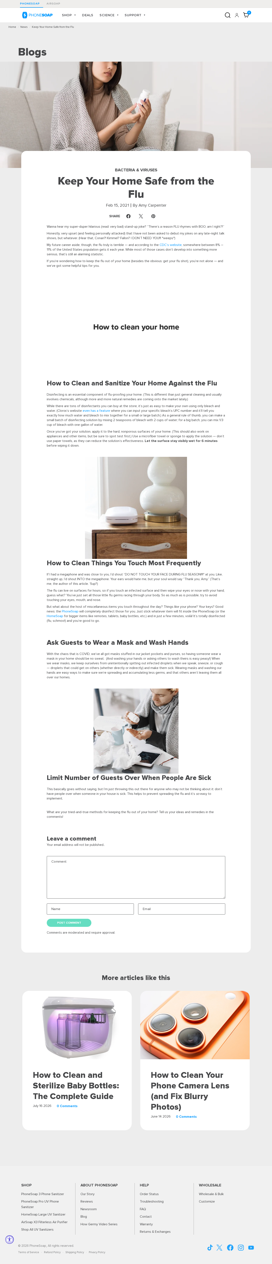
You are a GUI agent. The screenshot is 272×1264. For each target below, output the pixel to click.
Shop (67, 15)
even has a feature (96, 411)
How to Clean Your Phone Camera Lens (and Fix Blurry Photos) (190, 1091)
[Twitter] (219, 1248)
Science (107, 15)
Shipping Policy (74, 1252)
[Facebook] (230, 1247)
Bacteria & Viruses (136, 170)
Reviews (87, 1201)
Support (133, 15)
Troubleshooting (152, 1201)
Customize (207, 1201)
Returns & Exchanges (155, 1232)
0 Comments (67, 1106)
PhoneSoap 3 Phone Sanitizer (42, 1194)
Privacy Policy (97, 1252)
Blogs (32, 52)
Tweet (142, 216)
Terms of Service (28, 1252)
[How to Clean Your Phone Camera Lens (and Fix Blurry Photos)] (195, 1025)
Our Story (88, 1194)
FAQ (143, 1209)
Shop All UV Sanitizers (37, 1229)
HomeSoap (55, 616)
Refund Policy (52, 1252)
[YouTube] (210, 1247)
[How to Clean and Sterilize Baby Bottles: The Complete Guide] (77, 1025)
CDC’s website (171, 245)
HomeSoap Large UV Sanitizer (43, 1214)
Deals (87, 15)
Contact (146, 1216)
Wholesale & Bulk (211, 1194)
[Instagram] (241, 1248)
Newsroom (89, 1209)
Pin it (154, 216)
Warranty (146, 1224)
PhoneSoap (30, 3)
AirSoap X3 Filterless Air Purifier (44, 1222)
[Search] (228, 15)
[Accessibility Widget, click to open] (9, 1239)
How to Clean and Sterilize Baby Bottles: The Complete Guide (76, 1086)
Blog (84, 1216)
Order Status (149, 1194)
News (24, 27)
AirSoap (54, 3)
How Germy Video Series (99, 1224)
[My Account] (237, 15)
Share (121, 216)
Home (12, 27)
